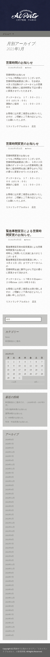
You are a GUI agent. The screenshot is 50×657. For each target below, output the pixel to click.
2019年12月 (10, 598)
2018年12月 (10, 627)
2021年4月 (9, 556)
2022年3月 (9, 510)
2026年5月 (9, 448)
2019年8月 (9, 610)
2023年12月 (10, 481)
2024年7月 (9, 473)
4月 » (36, 382)
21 (42, 370)
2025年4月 (9, 460)
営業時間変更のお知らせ (22, 143)
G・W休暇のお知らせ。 (15, 417)
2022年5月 (9, 506)
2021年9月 (9, 535)
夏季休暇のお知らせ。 (14, 413)
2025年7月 (9, 456)
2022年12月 (10, 498)
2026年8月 (9, 439)
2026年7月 (9, 443)
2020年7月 (9, 577)
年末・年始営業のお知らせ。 (17, 422)
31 (19, 378)
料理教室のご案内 (12, 341)
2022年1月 (9, 518)
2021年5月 (9, 552)
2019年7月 (9, 614)
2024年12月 (10, 464)
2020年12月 (10, 564)
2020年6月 (9, 581)
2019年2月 (9, 623)
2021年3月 (9, 560)
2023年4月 (9, 489)
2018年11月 (10, 631)
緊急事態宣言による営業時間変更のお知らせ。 (24, 233)
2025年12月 (10, 452)
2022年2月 (9, 514)
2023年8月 (9, 485)
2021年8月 (9, 539)
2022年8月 (9, 502)
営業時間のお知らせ (19, 62)
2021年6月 (9, 548)
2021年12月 (10, 523)
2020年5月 (9, 585)
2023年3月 (9, 493)
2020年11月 (10, 568)
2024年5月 (9, 477)
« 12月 (13, 382)
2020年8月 (9, 573)
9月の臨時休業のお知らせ (16, 409)
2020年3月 (9, 593)
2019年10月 (10, 602)
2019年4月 (9, 618)
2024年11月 (10, 468)
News (29, 67)
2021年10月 (10, 531)
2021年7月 (9, 543)
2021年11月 (10, 527)
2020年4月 (9, 589)
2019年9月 (9, 606)
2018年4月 (9, 635)
